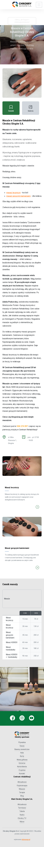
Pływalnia (22, 742)
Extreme (22, 763)
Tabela (22, 811)
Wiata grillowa (22, 760)
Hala (22, 753)
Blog (22, 796)
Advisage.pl (26, 839)
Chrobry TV (22, 818)
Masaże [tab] (7, 599)
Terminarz (22, 808)
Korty (22, 756)
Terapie (22, 792)
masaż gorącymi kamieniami (18, 196)
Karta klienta (22, 767)
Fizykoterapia (22, 786)
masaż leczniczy (13, 192)
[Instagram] (22, 718)
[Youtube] (31, 718)
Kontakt (22, 774)
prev (4, 33)
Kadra (22, 815)
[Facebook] (12, 718)
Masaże (22, 789)
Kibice (22, 822)
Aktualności (22, 782)
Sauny (22, 746)
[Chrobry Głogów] (22, 4)
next (40, 33)
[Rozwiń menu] (39, 4)
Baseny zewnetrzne (22, 749)
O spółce (22, 770)
